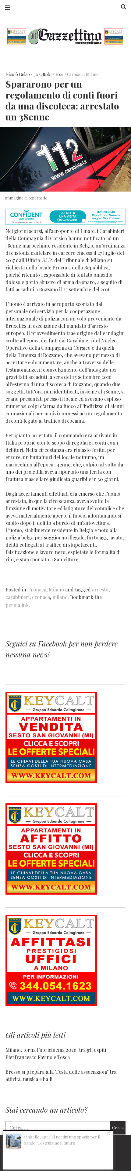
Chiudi (109, 1134)
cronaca (41, 597)
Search (121, 7)
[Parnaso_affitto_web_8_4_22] (51, 892)
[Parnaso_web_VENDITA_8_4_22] (51, 781)
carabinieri (17, 597)
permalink (17, 605)
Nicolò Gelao (18, 74)
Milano (92, 74)
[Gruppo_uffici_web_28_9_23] (51, 1004)
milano (60, 597)
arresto (100, 589)
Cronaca (75, 74)
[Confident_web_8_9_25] (65, 223)
